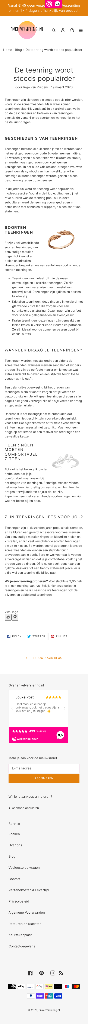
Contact (14, 879)
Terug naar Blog (47, 657)
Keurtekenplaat (20, 935)
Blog (18, 50)
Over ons (15, 845)
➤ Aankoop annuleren (24, 808)
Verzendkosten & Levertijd (29, 890)
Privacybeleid (19, 901)
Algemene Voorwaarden (27, 912)
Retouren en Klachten (25, 924)
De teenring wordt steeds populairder (53, 50)
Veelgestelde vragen (24, 867)
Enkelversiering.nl (49, 1010)
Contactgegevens (22, 946)
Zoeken (14, 834)
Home (7, 50)
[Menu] (80, 30)
